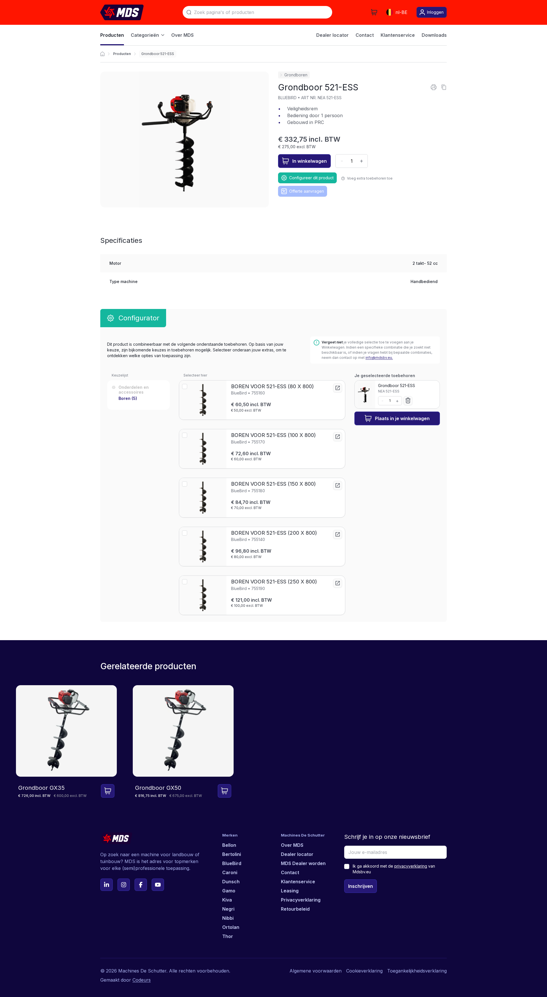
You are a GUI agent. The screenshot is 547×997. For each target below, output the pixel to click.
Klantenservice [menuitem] (398, 35)
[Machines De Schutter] (122, 12)
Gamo (228, 891)
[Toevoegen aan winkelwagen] (108, 791)
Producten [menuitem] (112, 35)
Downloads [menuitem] (434, 35)
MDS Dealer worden (303, 863)
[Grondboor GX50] (183, 741)
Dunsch (231, 881)
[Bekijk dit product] (337, 387)
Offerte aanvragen (306, 191)
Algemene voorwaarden (315, 971)
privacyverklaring (410, 866)
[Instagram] (123, 884)
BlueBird (231, 863)
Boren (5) (128, 398)
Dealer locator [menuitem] (332, 35)
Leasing (290, 891)
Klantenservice (298, 881)
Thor (227, 936)
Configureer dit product (311, 177)
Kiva (227, 900)
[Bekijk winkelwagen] (374, 12)
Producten (122, 54)
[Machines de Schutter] (102, 54)
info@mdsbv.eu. (379, 357)
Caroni (229, 872)
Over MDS (292, 845)
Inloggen (435, 12)
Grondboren (295, 74)
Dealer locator (297, 854)
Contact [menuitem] (365, 35)
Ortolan (230, 927)
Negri (228, 909)
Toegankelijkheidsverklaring (417, 971)
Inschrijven (360, 886)
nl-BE (401, 12)
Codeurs (141, 980)
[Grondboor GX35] (66, 741)
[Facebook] (140, 884)
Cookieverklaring (364, 971)
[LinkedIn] (106, 884)
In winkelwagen (309, 161)
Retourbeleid (295, 909)
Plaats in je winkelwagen (402, 418)
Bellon (229, 845)
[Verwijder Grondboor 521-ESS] (408, 400)
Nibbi (228, 918)
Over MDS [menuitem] (182, 35)
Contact (290, 872)
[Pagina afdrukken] (433, 87)
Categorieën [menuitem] (145, 35)
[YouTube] (158, 884)
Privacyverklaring (301, 900)
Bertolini (231, 854)
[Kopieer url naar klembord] (444, 87)
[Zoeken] (189, 12)
